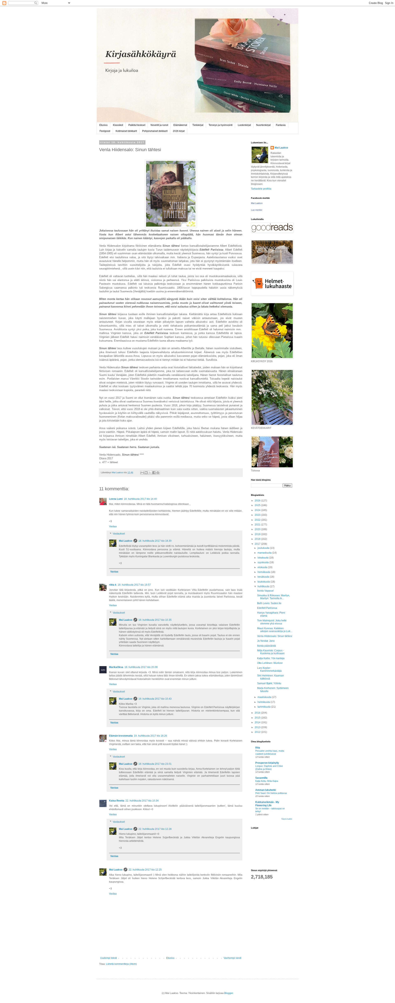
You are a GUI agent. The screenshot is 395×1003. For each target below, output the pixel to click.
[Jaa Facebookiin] (154, 473)
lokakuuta (263, 557)
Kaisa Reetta (116, 800)
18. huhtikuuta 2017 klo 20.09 (141, 667)
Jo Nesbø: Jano (266, 640)
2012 (258, 732)
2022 (258, 519)
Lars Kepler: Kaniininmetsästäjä (269, 669)
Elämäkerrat (180, 125)
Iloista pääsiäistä (266, 645)
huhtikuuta (264, 586)
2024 (258, 510)
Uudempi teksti (108, 958)
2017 (258, 543)
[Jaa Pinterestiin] (158, 473)
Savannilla (261, 777)
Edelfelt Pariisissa (267, 608)
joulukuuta (264, 548)
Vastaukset (119, 533)
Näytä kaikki (286, 819)
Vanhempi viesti (232, 958)
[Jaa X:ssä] (150, 473)
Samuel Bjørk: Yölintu (269, 683)
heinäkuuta (264, 572)
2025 (258, 505)
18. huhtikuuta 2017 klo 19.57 (134, 584)
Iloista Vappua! (265, 590)
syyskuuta (263, 562)
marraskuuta (265, 552)
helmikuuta (264, 702)
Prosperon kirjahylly (267, 762)
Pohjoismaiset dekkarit (154, 131)
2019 (258, 534)
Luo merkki (256, 210)
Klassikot (118, 125)
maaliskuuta (265, 697)
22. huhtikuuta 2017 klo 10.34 (142, 800)
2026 (258, 500)
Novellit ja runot (159, 125)
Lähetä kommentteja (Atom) (121, 964)
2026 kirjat (179, 131)
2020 (258, 529)
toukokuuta (264, 581)
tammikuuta (264, 706)
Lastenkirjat (244, 125)
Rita (257, 747)
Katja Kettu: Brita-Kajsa (266, 781)
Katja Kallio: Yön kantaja (271, 658)
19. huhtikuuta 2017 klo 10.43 (155, 698)
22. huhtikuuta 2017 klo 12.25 (145, 869)
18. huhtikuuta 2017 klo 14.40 (140, 498)
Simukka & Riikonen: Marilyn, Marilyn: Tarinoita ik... (273, 597)
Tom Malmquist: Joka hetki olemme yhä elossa (272, 622)
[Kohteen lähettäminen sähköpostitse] (142, 473)
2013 (258, 727)
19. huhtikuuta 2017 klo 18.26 (150, 735)
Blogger (228, 993)
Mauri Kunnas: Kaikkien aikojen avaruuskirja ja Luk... (274, 630)
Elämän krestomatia (121, 735)
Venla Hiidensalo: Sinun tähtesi (274, 636)
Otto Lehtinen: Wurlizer (270, 663)
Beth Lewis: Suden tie (269, 603)
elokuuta (263, 567)
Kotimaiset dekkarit (126, 131)
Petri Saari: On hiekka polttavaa (271, 793)
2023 (258, 515)
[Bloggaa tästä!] (146, 473)
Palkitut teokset (136, 125)
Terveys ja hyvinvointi (220, 125)
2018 (258, 539)
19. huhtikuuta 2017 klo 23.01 (155, 763)
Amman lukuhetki (265, 790)
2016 (258, 712)
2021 (258, 524)
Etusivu (103, 125)
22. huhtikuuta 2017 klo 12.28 (155, 829)
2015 (258, 717)
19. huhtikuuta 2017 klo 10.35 (155, 619)
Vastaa (113, 526)
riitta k (112, 584)
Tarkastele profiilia (261, 188)
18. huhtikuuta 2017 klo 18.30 (155, 540)
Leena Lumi (116, 498)
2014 (258, 722)
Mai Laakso (125, 540)
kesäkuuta (264, 576)
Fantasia (281, 125)
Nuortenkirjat (263, 125)
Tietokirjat (197, 125)
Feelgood (105, 131)
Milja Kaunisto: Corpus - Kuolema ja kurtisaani (271, 652)
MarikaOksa (116, 667)
